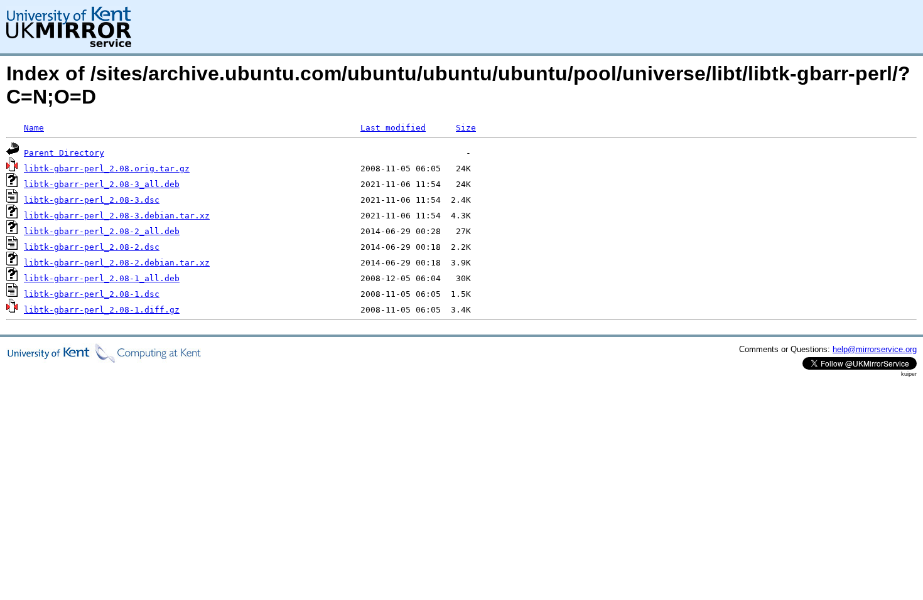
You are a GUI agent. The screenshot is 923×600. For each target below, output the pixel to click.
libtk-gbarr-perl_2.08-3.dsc (91, 200)
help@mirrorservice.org (875, 349)
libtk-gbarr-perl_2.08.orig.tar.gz (107, 168)
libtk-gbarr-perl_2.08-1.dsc (91, 294)
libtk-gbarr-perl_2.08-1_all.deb (102, 278)
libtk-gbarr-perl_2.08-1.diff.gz (102, 309)
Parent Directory (64, 153)
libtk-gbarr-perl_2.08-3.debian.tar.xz (117, 215)
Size (466, 127)
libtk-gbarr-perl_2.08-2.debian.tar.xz (117, 262)
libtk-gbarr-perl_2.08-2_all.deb (102, 231)
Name (34, 127)
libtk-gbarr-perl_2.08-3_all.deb (102, 184)
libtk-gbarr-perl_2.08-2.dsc (91, 247)
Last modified (393, 127)
